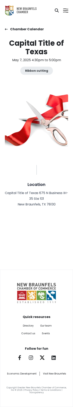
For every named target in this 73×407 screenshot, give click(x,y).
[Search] (57, 11)
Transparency (36, 392)
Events (46, 333)
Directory (28, 325)
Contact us (28, 333)
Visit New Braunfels (54, 373)
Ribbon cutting (36, 71)
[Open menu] (66, 11)
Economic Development (21, 373)
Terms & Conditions (51, 390)
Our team (46, 325)
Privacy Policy (31, 390)
